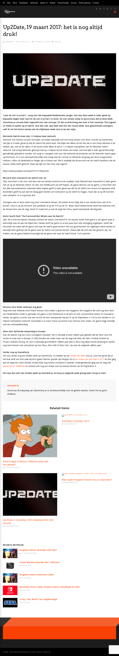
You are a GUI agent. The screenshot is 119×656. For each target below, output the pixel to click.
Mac (9, 3)
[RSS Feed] (96, 9)
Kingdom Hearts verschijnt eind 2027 (38, 550)
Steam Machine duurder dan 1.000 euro (40, 562)
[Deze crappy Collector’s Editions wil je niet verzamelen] (30, 456)
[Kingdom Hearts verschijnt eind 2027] (10, 557)
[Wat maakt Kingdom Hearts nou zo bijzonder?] (85, 473)
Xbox (15, 3)
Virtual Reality (63, 3)
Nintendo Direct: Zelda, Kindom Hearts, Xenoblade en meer (50, 586)
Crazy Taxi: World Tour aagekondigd (38, 599)
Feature (57, 42)
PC (4, 3)
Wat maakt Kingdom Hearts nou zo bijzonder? (87, 479)
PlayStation (23, 3)
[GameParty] (9, 13)
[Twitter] (100, 9)
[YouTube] (107, 9)
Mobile (52, 3)
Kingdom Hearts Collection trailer (37, 574)
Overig (73, 3)
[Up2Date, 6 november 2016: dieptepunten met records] (30, 515)
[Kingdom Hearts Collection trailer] (10, 582)
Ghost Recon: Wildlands (14, 366)
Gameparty (10, 42)
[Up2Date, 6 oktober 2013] (75, 414)
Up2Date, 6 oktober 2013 (75, 421)
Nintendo (34, 3)
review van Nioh (78, 355)
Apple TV (44, 3)
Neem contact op (44, 652)
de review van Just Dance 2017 (89, 359)
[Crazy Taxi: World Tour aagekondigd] (10, 606)
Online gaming (84, 3)
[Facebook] (103, 9)
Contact (96, 3)
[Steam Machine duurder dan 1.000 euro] (10, 569)
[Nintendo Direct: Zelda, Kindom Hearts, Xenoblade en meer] (10, 594)
